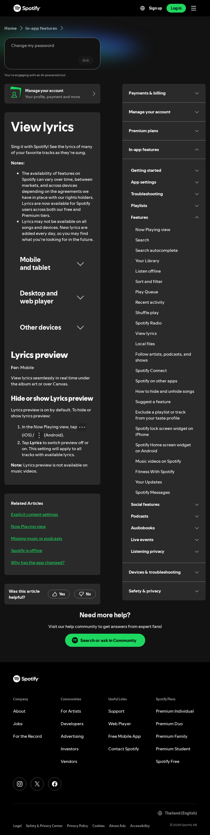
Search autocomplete (156, 250)
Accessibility (140, 826)
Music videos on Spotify (158, 461)
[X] (37, 783)
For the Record (27, 736)
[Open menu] (193, 8)
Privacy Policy (77, 826)
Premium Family (172, 736)
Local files (145, 344)
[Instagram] (19, 783)
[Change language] (142, 8)
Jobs (17, 724)
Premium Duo (169, 724)
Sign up (155, 8)
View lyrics (146, 333)
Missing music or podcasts (36, 538)
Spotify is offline (26, 550)
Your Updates (148, 482)
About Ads (117, 826)
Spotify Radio (148, 323)
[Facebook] (54, 783)
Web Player (119, 724)
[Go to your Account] (92, 93)
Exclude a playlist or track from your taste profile (160, 415)
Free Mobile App (124, 736)
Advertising (72, 736)
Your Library (147, 261)
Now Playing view (28, 526)
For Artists (71, 711)
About (19, 711)
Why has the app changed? (38, 562)
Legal (17, 826)
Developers (72, 724)
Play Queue (146, 292)
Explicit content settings (34, 514)
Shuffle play (147, 312)
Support (116, 711)
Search (142, 240)
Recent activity (150, 302)
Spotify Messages (152, 492)
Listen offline (148, 271)
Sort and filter (148, 281)
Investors (69, 749)
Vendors (69, 761)
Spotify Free (167, 761)
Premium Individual (175, 711)
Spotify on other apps (156, 381)
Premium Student (173, 749)
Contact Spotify (123, 749)
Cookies (98, 826)
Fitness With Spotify (154, 471)
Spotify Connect (151, 370)
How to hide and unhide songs (164, 391)
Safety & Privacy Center (44, 826)
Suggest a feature (153, 402)
